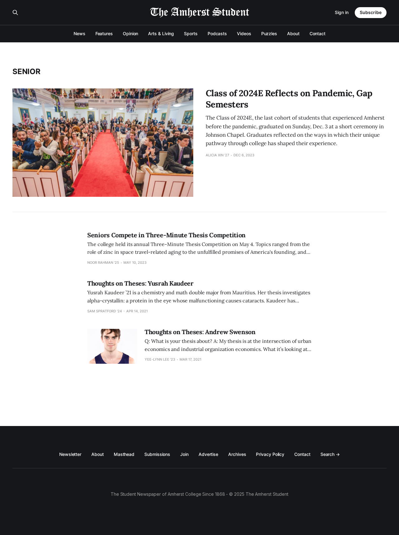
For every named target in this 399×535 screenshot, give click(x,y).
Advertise (208, 454)
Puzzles (269, 33)
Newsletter (70, 454)
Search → (330, 454)
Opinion (130, 33)
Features (104, 33)
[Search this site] (15, 12)
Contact (317, 33)
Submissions (157, 454)
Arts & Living (161, 33)
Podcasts (217, 33)
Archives (237, 454)
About (293, 33)
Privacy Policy (270, 454)
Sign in (342, 12)
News (79, 33)
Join (184, 454)
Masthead (124, 454)
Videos (244, 33)
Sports (191, 33)
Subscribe (371, 12)
